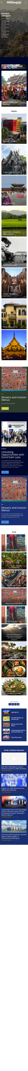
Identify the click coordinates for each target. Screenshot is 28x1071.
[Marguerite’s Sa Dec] (14, 314)
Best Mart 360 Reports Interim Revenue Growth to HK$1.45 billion (13, 768)
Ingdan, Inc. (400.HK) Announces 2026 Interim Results (12, 789)
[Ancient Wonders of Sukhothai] (14, 283)
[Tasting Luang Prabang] (14, 668)
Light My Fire (8, 358)
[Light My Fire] (14, 345)
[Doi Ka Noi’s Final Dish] (14, 543)
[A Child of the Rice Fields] (14, 614)
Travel (4, 169)
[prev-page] (2, 40)
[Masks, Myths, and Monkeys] (14, 89)
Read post (5, 408)
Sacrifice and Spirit (5, 14)
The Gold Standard (10, 141)
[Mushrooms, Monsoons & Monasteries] (14, 221)
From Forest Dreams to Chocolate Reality (14, 566)
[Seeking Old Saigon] (14, 252)
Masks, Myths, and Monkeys (10, 103)
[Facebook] (10, 704)
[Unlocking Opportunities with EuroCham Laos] (14, 434)
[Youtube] (18, 704)
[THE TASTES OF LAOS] (14, 579)
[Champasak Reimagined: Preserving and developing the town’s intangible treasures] (14, 632)
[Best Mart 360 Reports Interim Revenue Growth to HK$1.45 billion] (14, 759)
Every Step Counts (16, 737)
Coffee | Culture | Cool (11, 172)
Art (4, 99)
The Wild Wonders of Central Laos (17, 718)
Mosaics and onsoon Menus (13, 398)
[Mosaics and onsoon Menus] (14, 379)
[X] (15, 704)
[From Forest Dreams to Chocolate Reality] (14, 561)
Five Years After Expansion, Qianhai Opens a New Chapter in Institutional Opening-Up (14, 836)
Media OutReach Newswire (7, 770)
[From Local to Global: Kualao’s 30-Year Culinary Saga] (14, 686)
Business (5, 138)
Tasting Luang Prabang (14, 675)
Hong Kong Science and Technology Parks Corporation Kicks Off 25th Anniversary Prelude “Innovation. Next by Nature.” (13, 812)
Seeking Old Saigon (10, 265)
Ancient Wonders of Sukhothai (10, 295)
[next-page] (5, 40)
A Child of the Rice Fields (14, 621)
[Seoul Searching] (14, 190)
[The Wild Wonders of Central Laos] (6, 718)
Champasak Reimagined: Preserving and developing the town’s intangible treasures (14, 637)
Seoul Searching (9, 203)
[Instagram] (12, 704)
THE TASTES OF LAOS (14, 585)
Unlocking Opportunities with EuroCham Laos (12, 454)
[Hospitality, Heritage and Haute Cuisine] (14, 650)
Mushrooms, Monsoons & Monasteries (12, 233)
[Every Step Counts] (6, 737)
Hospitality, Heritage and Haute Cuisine (14, 656)
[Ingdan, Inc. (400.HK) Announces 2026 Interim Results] (14, 780)
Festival (4, 10)
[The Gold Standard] (14, 129)
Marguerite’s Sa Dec (10, 327)
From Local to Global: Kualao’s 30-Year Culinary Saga (14, 692)
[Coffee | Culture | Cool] (14, 160)
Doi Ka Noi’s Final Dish (14, 549)
